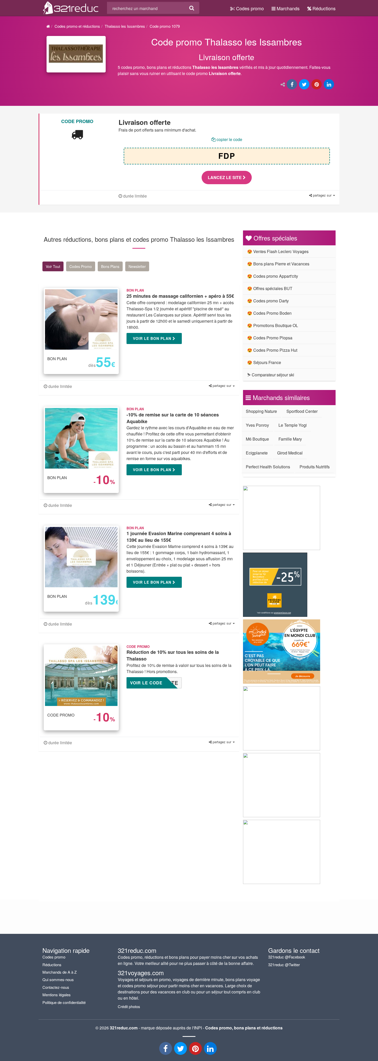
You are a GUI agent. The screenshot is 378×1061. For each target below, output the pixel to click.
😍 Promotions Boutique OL (272, 325)
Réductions (323, 8)
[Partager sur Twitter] (304, 84)
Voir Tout (53, 266)
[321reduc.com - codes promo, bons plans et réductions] (71, 7)
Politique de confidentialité (64, 1002)
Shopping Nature (261, 411)
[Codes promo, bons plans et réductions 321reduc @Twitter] (181, 1050)
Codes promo (249, 8)
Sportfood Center (302, 411)
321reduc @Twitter (284, 964)
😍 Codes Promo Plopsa (269, 338)
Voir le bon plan (153, 338)
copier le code (228, 139)
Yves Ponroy (257, 425)
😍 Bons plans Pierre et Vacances (278, 264)
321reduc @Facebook (286, 957)
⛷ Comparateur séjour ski (270, 375)
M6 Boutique (257, 439)
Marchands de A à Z (59, 972)
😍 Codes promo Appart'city (272, 276)
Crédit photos (129, 1006)
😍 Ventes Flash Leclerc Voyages (278, 251)
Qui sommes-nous (58, 979)
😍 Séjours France (264, 362)
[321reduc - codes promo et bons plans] (196, 1050)
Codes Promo (80, 266)
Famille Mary (290, 439)
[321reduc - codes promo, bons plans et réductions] (211, 1050)
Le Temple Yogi (292, 425)
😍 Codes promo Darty (268, 301)
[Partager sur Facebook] (292, 84)
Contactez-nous (55, 987)
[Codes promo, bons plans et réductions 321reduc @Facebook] (166, 1050)
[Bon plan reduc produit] (227, 57)
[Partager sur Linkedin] (329, 84)
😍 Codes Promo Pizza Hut (272, 350)
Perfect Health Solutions (268, 467)
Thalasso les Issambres (125, 26)
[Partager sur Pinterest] (317, 84)
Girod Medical (290, 453)
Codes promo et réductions (77, 26)
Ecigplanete (257, 453)
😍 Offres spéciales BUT (269, 288)
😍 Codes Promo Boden (269, 313)
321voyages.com (141, 972)
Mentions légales (56, 994)
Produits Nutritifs (315, 467)
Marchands (287, 8)
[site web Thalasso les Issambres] (76, 54)
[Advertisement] (91, 801)
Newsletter (137, 266)
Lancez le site (225, 177)
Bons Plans (110, 266)
